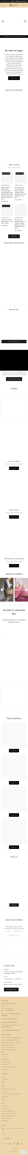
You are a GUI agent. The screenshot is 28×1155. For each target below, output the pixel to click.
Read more (4, 899)
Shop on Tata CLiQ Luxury (8, 1047)
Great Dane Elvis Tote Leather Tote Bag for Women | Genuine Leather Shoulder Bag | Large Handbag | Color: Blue (20, 192)
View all (14, 905)
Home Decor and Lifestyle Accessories (10, 1093)
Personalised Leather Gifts (8, 1044)
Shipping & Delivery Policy (8, 1113)
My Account (4, 1106)
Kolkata (8, 931)
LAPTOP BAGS (7, 598)
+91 (9, 1013)
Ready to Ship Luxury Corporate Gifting (11, 1037)
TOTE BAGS (20, 598)
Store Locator (4, 1054)
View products (14, 341)
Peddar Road (18, 931)
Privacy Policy (5, 1064)
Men (2, 1084)
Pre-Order (3, 1081)
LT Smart (3, 1091)
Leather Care (4, 1069)
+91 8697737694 (14, 1013)
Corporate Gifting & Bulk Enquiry (10, 1040)
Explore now (14, 750)
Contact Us (4, 1057)
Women (3, 1086)
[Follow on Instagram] (10, 1144)
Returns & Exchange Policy (8, 1111)
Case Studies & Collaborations (9, 1067)
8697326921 (13, 1)
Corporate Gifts (5, 1096)
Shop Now (14, 468)
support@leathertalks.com (22, 1)
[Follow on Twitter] (6, 1144)
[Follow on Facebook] (2, 1144)
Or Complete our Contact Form (9, 1022)
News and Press (5, 1059)
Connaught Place (14, 935)
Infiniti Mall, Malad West (14, 926)
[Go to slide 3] (15, 33)
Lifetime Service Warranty (8, 1116)
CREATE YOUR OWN (14, 379)
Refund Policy (5, 1120)
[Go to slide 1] (12, 33)
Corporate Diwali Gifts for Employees (10, 1042)
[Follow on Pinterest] (14, 1144)
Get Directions (11, 989)
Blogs (2, 1052)
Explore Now (14, 78)
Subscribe (7, 1138)
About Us (3, 1076)
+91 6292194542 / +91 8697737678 (13, 979)
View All (14, 236)
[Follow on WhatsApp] (21, 1144)
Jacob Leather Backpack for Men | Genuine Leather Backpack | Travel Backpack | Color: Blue (20, 224)
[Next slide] (25, 21)
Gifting (3, 1098)
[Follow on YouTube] (18, 1144)
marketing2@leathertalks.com (12, 1030)
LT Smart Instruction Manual (8, 1049)
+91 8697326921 (9, 1010)
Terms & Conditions (6, 1062)
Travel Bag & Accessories (7, 1089)
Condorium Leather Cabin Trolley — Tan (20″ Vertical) (7, 221)
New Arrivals (4, 1079)
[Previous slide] (2, 21)
